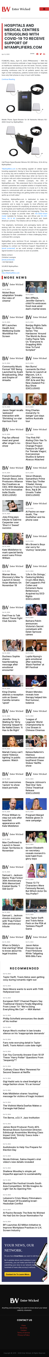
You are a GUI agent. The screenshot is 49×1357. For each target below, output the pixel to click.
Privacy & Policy (24, 1335)
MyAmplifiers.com (8, 169)
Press (24, 1325)
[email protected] (8, 260)
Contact (24, 1330)
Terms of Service (23, 1333)
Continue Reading (8, 79)
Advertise (23, 1328)
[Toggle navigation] (44, 9)
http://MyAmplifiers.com (10, 273)
